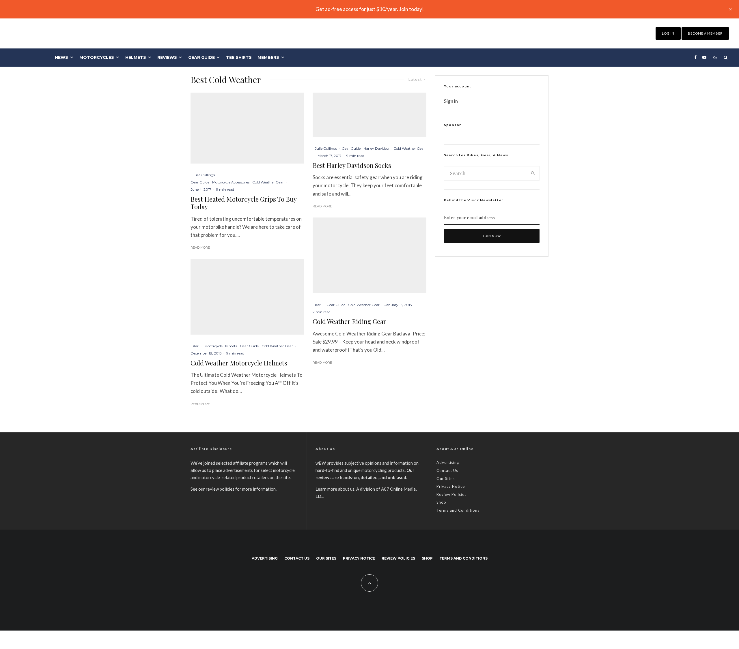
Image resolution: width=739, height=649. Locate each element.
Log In (668, 33)
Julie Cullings (204, 175)
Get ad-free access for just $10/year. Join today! (370, 9)
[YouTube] (704, 57)
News (61, 57)
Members (268, 57)
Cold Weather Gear (268, 182)
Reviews (167, 57)
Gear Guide (201, 57)
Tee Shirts (239, 57)
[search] (533, 173)
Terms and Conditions (457, 510)
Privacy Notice (450, 486)
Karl (196, 346)
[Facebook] (695, 57)
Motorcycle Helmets (220, 346)
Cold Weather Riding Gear (349, 321)
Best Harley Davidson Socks (352, 165)
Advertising (447, 462)
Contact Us (447, 470)
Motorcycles (96, 57)
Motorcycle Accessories (230, 182)
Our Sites (445, 478)
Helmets (135, 57)
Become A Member (705, 33)
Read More (200, 247)
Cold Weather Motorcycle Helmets (239, 363)
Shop (441, 502)
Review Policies (451, 494)
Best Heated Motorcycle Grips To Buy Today (243, 203)
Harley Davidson (377, 148)
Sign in (451, 101)
